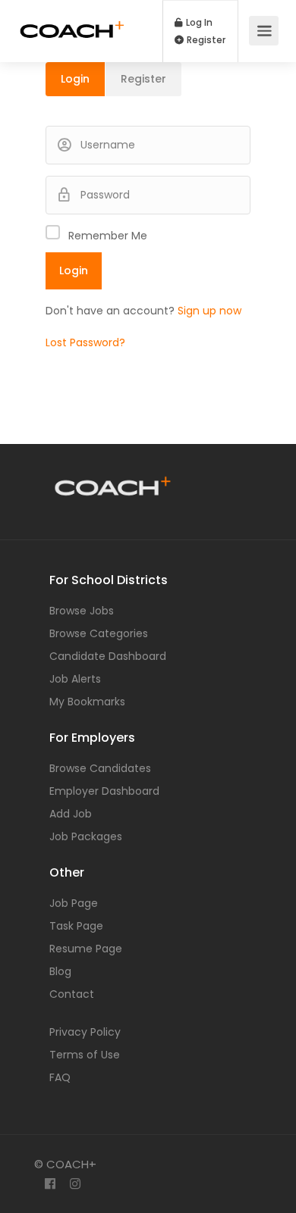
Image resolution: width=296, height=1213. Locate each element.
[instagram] (74, 1184)
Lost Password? (85, 342)
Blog (60, 971)
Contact (71, 994)
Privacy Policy (85, 1031)
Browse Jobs (81, 610)
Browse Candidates (100, 768)
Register (204, 40)
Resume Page (85, 948)
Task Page (76, 925)
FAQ (60, 1077)
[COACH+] (72, 20)
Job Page (73, 903)
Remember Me (107, 235)
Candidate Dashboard (107, 656)
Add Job (70, 813)
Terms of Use (84, 1054)
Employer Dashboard (104, 791)
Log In (198, 23)
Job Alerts (75, 678)
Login (75, 78)
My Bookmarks (87, 701)
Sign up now (209, 310)
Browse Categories (98, 633)
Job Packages (85, 836)
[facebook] (49, 1184)
